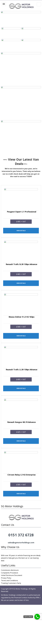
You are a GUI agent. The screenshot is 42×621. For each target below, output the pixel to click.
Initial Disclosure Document (11, 575)
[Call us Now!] (37, 616)
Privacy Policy (6, 578)
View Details (21, 230)
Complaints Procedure (9, 573)
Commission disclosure (10, 570)
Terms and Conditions (9, 580)
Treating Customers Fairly (11, 583)
